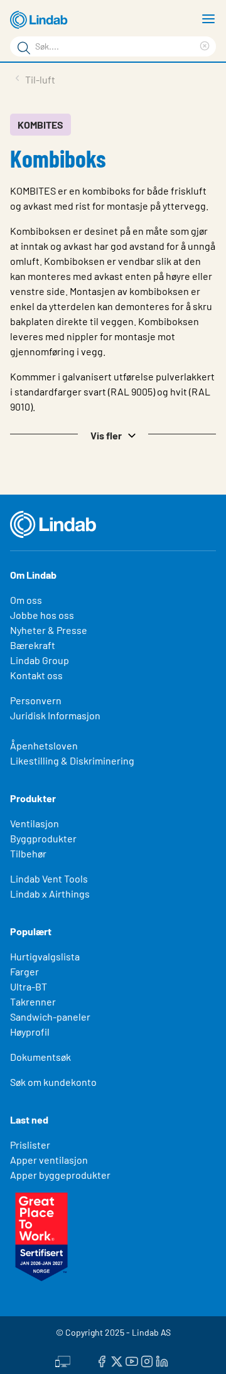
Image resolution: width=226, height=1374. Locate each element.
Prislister (30, 1145)
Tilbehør (28, 853)
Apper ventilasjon (49, 1160)
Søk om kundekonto (53, 1082)
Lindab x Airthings (50, 893)
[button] (113, 434)
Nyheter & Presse (48, 630)
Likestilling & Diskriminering (72, 760)
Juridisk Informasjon (55, 715)
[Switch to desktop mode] (62, 1359)
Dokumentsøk (40, 1057)
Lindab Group (39, 660)
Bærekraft (32, 645)
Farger (24, 971)
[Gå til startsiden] (41, 20)
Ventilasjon (34, 823)
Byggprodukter (43, 838)
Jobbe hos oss (42, 615)
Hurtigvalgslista (45, 956)
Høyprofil (30, 1032)
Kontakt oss (36, 675)
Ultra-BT (28, 986)
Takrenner (33, 1001)
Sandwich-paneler (50, 1016)
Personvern (36, 700)
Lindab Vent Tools (49, 878)
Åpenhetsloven (44, 745)
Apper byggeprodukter (60, 1175)
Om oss (26, 600)
